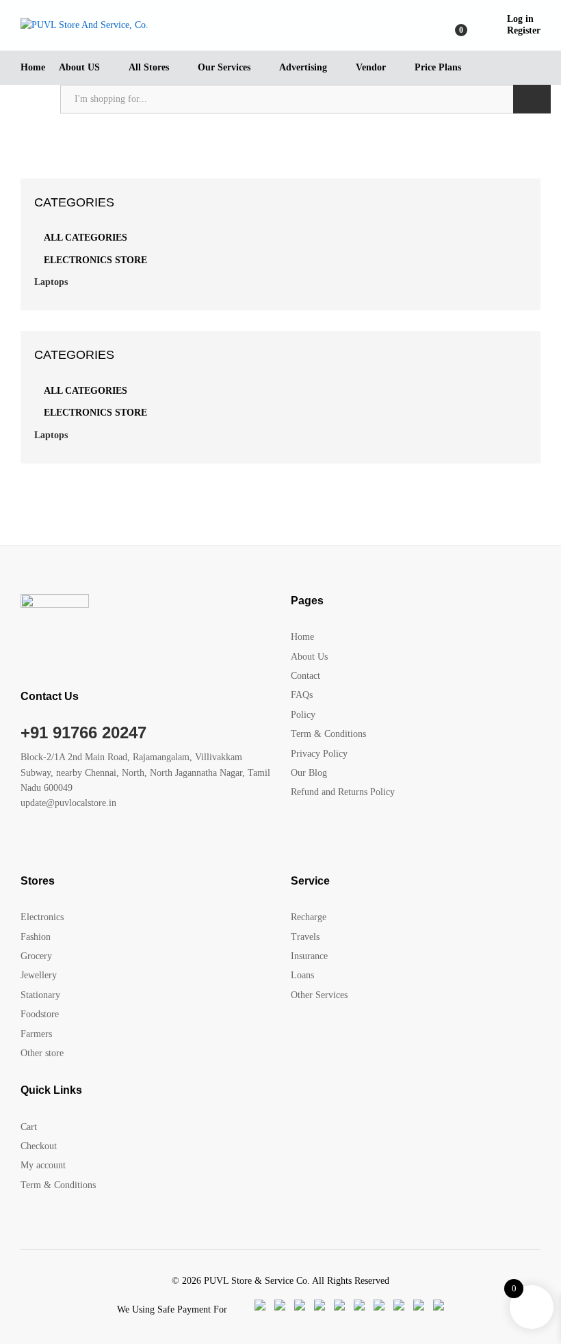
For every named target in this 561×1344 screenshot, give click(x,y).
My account (43, 1165)
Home (33, 67)
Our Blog (309, 773)
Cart (29, 1127)
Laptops (51, 282)
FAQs (302, 695)
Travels (305, 937)
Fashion (36, 937)
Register (523, 30)
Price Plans (438, 67)
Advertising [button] (303, 67)
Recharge (308, 917)
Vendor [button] (371, 67)
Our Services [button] (224, 67)
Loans (302, 975)
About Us (309, 656)
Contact (305, 676)
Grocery (36, 956)
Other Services (319, 995)
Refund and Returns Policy (343, 792)
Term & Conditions (328, 734)
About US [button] (79, 67)
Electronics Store (95, 260)
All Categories (85, 237)
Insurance (309, 956)
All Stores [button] (149, 67)
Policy (303, 715)
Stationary (40, 995)
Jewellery (39, 975)
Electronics (42, 917)
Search (532, 99)
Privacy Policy (319, 754)
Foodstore (40, 1014)
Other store (42, 1053)
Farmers (36, 1034)
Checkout (39, 1146)
